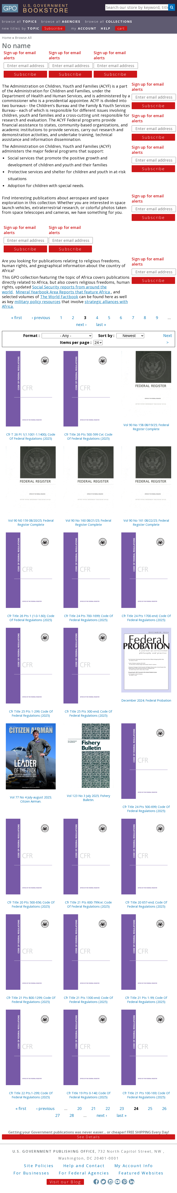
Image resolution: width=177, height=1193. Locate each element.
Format (31, 335)
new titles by (32, 28)
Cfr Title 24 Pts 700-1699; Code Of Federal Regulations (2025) (88, 618)
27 (57, 1115)
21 (93, 1108)
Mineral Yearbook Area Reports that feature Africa (63, 291)
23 (122, 1108)
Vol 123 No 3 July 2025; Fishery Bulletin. (88, 798)
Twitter (103, 1181)
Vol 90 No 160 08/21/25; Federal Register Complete (88, 522)
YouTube (117, 1181)
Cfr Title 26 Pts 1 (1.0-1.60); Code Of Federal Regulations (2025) (30, 618)
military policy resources (37, 301)
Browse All (19, 21)
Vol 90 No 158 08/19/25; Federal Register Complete (146, 427)
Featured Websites (141, 1173)
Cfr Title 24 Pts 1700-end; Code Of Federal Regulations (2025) (146, 618)
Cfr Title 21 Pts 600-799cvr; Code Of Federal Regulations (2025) (88, 904)
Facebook (96, 1181)
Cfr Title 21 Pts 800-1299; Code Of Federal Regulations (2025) (30, 1000)
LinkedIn (131, 1181)
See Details (88, 1137)
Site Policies (39, 1165)
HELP (106, 28)
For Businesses (31, 1173)
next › (81, 324)
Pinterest (124, 1181)
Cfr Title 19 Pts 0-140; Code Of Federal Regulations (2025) (88, 1095)
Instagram (110, 1181)
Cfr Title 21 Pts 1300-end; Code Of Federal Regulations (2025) (88, 1000)
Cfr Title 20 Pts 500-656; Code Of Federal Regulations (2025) (30, 904)
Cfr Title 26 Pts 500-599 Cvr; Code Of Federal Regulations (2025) (88, 436)
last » (101, 324)
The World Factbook (59, 296)
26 (164, 1108)
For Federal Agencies (84, 1173)
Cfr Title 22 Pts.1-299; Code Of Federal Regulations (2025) (30, 1095)
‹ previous (41, 317)
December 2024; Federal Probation (146, 700)
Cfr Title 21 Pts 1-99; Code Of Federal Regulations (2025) (146, 1000)
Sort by (105, 335)
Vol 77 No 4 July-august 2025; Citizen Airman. (31, 799)
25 (150, 1108)
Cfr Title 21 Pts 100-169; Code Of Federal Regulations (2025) (146, 1095)
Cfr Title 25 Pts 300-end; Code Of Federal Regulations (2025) (88, 713)
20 (79, 1108)
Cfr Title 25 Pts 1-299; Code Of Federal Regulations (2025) (31, 713)
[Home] (37, 11)
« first (16, 317)
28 (72, 1115)
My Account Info (133, 1165)
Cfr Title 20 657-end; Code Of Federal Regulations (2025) (146, 904)
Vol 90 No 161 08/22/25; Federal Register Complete (146, 522)
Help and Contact (84, 1165)
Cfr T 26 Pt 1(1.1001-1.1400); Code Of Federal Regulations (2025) (30, 436)
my (83, 28)
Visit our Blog (65, 1181)
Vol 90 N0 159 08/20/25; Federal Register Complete (31, 522)
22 (108, 1108)
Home (6, 37)
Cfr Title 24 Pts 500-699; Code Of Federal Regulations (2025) (146, 809)
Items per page (75, 342)
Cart (121, 28)
